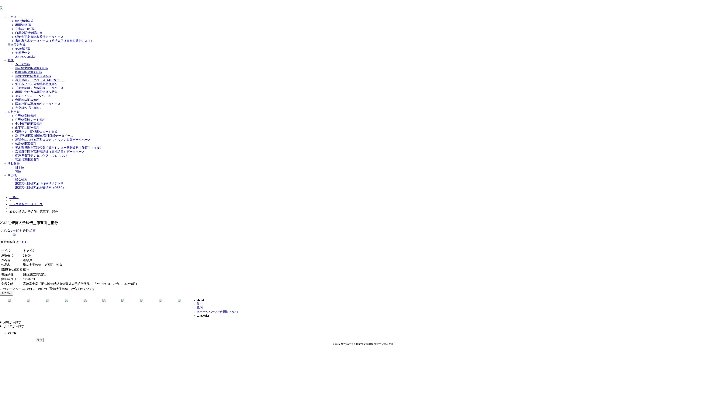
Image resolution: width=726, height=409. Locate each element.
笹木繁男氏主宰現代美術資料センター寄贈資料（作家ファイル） (59, 147)
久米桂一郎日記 (25, 28)
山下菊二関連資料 (27, 127)
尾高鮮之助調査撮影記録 (31, 68)
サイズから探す (13, 326)
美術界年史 (22, 52)
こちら (23, 242)
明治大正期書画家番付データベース (39, 36)
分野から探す (12, 322)
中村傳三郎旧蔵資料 (28, 123)
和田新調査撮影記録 (28, 72)
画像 (11, 60)
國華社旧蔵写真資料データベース (37, 103)
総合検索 (21, 179)
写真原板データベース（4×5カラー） (40, 80)
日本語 (19, 167)
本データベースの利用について (218, 311)
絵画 (32, 230)
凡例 (200, 307)
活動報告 (14, 163)
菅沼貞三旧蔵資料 (27, 159)
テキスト (14, 17)
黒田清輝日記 (24, 25)
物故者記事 (22, 48)
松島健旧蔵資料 (25, 143)
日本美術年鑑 (17, 44)
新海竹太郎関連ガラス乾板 (33, 76)
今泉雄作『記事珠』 (28, 107)
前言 (200, 303)
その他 (12, 175)
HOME (14, 197)
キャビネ (16, 230)
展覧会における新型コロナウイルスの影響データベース (53, 139)
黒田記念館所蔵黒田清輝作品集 (36, 92)
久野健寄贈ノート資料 (30, 119)
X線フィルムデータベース (33, 96)
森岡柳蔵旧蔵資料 (27, 99)
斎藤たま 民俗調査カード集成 (36, 131)
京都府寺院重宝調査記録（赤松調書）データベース (50, 151)
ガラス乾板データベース (26, 204)
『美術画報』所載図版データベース (39, 88)
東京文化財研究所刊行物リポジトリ (39, 183)
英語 (18, 171)
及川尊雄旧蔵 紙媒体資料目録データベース (44, 135)
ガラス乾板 (22, 64)
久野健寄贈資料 (25, 115)
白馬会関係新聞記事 (28, 32)
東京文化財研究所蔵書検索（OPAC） (40, 187)
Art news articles (25, 56)
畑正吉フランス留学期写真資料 (36, 84)
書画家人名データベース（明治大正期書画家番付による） (54, 40)
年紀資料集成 (24, 21)
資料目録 (14, 111)
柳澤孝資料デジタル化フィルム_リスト (41, 155)
